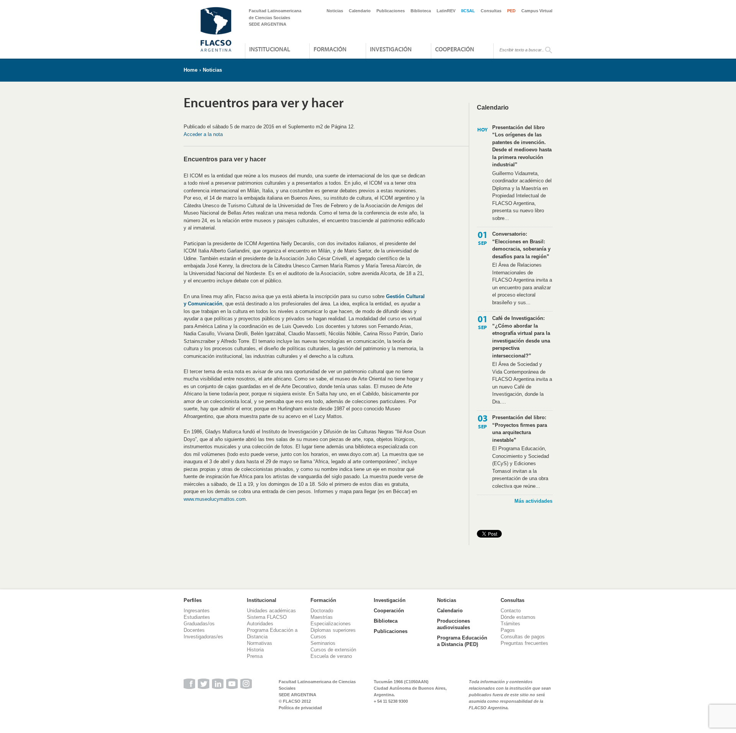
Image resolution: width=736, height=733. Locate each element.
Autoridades (260, 623)
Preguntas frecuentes (524, 643)
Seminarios (322, 643)
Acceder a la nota (203, 134)
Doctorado (321, 610)
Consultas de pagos (523, 637)
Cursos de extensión (333, 650)
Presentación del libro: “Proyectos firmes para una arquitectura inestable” (519, 429)
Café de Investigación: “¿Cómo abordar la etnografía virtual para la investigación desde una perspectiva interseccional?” (521, 337)
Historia (255, 650)
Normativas (259, 643)
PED (511, 10)
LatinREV (446, 10)
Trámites (510, 623)
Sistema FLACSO (267, 617)
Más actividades (533, 501)
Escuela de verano (331, 656)
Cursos (318, 637)
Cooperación (454, 49)
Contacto (511, 610)
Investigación (391, 49)
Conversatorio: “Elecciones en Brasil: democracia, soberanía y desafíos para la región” (521, 245)
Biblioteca (421, 10)
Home (190, 70)
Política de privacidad (300, 707)
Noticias (335, 10)
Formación (330, 49)
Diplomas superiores (333, 630)
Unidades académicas (271, 610)
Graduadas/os (199, 623)
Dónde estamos (518, 617)
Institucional (269, 49)
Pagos (508, 630)
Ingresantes (197, 610)
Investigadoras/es (203, 637)
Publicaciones (390, 10)
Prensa (255, 656)
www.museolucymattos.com (215, 499)
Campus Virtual (536, 10)
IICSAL (468, 10)
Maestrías (321, 617)
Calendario (360, 10)
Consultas (491, 10)
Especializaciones (330, 623)
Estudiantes (197, 617)
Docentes (194, 630)
